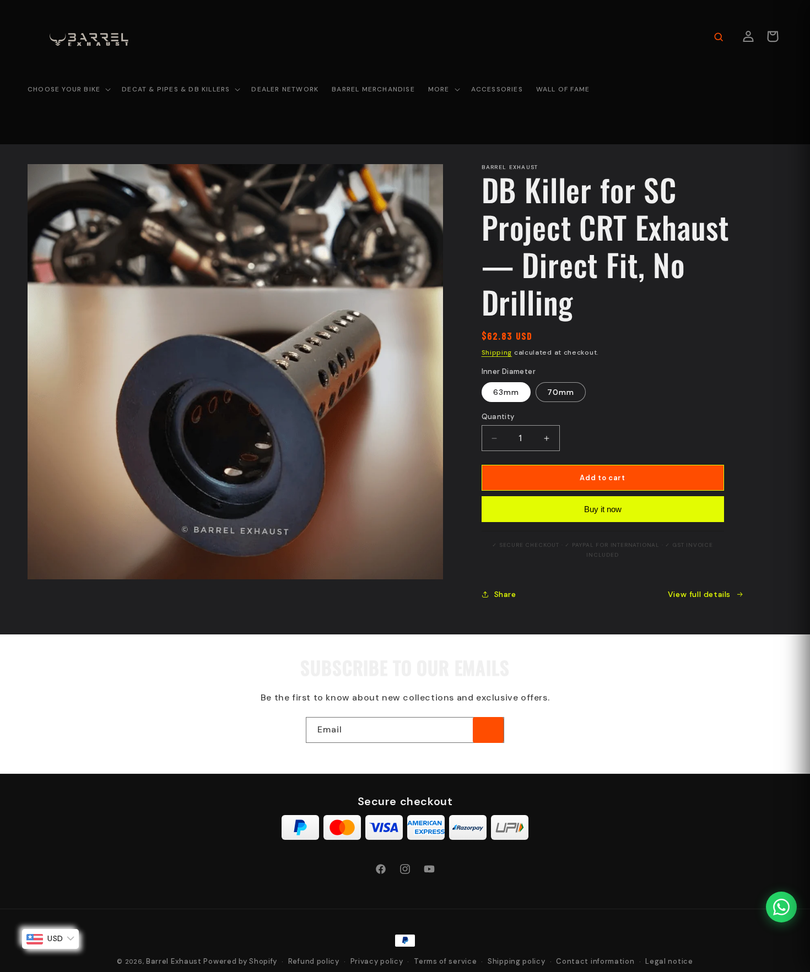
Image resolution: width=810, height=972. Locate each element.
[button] (68, 90)
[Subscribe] (488, 730)
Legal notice (669, 961)
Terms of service (445, 961)
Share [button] (505, 594)
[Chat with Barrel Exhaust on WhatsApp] (781, 907)
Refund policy (313, 961)
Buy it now (603, 509)
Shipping (497, 352)
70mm (560, 392)
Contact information (595, 961)
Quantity (498, 416)
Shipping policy (517, 961)
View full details (699, 594)
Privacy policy (376, 961)
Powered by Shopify (240, 961)
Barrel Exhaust (174, 961)
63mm (506, 392)
